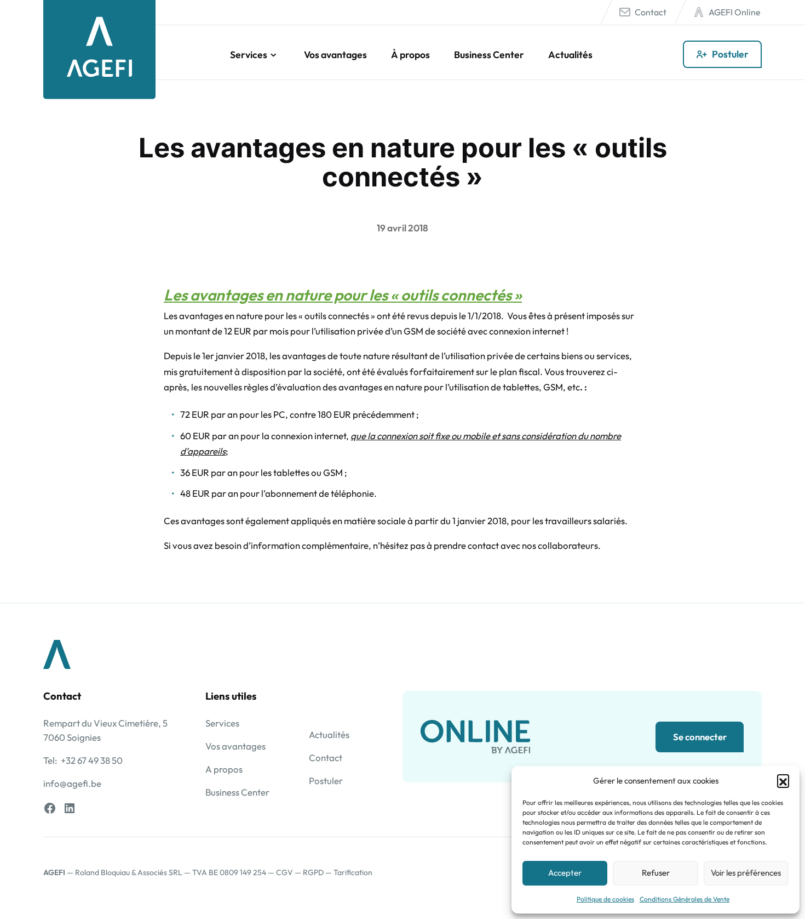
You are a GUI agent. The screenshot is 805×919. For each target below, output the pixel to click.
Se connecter (700, 736)
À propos (410, 54)
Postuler (730, 54)
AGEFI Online (735, 12)
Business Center (489, 54)
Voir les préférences (746, 872)
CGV (284, 872)
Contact (650, 12)
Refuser (656, 872)
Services (248, 54)
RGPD (313, 872)
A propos (224, 769)
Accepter (565, 872)
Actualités (570, 54)
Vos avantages (335, 54)
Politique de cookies (605, 899)
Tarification (353, 872)
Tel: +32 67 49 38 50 (83, 760)
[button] (783, 780)
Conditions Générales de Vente (684, 899)
